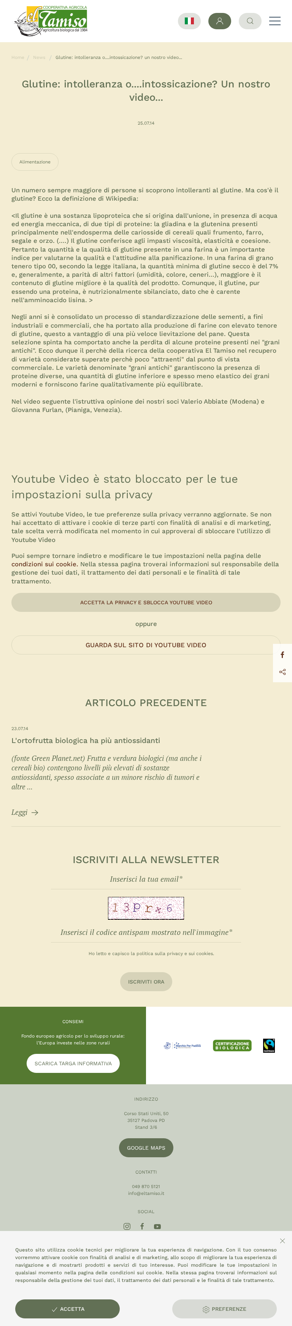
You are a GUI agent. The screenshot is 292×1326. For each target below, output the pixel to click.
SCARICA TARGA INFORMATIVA (73, 1063)
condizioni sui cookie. (44, 564)
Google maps (146, 1148)
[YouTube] (157, 1226)
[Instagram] (127, 1226)
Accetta (71, 1309)
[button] (275, 20)
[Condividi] (282, 671)
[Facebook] (142, 1226)
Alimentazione (35, 162)
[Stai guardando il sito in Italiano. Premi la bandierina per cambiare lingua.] (189, 21)
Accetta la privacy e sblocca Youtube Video (146, 602)
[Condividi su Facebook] (282, 654)
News (39, 57)
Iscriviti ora (146, 982)
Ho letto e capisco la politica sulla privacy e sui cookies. (151, 953)
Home (17, 57)
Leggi (20, 812)
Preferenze (228, 1309)
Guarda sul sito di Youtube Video (146, 645)
